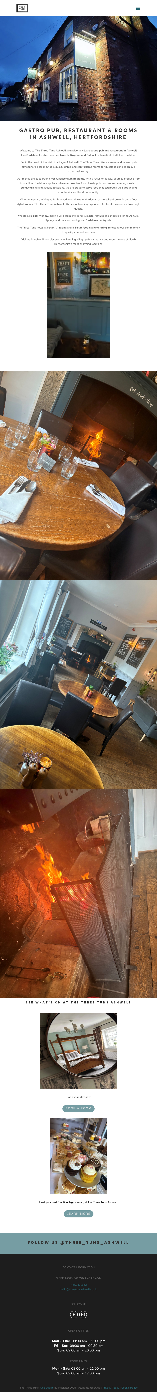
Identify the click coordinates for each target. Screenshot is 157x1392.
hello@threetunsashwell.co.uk (79, 1289)
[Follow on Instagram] (83, 1314)
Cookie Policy (129, 1388)
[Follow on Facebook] (74, 1314)
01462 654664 (78, 1285)
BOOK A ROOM (78, 1108)
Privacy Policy (110, 1388)
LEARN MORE (78, 1214)
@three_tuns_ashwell (94, 1242)
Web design (46, 1388)
